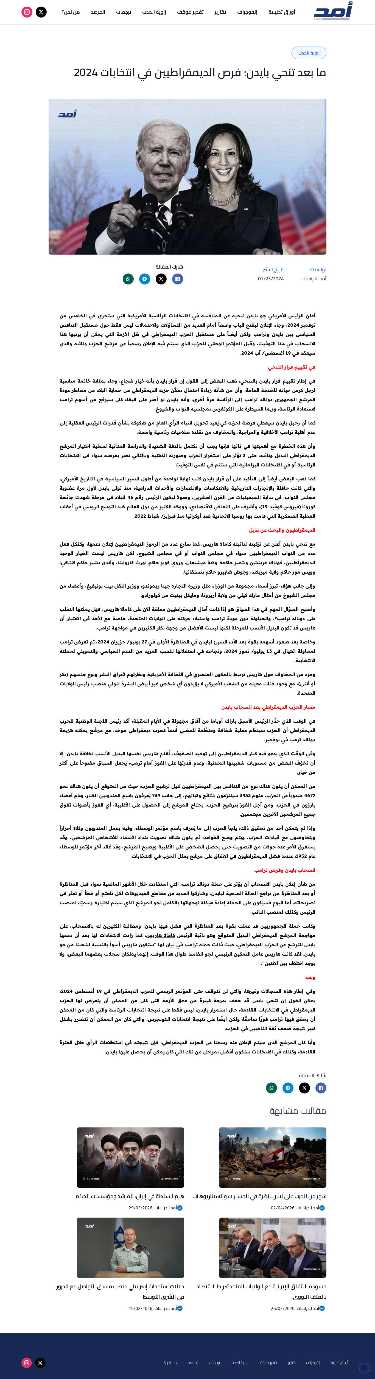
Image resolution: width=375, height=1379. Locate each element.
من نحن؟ (70, 11)
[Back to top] (364, 1368)
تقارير (220, 11)
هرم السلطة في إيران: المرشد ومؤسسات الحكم (129, 1196)
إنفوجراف (247, 11)
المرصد (98, 11)
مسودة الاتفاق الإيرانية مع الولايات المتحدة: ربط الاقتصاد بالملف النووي (261, 1291)
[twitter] (41, 12)
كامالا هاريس (160, 935)
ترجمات (123, 11)
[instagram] (26, 12)
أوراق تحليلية (281, 11)
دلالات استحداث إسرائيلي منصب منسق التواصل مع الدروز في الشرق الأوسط (120, 1291)
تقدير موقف (190, 11)
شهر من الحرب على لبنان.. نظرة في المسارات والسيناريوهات (259, 1196)
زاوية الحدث (154, 11)
